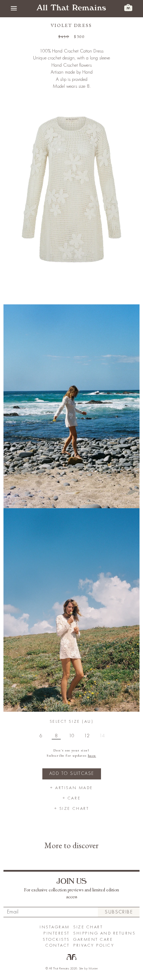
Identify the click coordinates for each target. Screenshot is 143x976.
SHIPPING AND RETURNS (104, 933)
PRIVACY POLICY (93, 945)
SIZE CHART (88, 927)
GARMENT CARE (93, 939)
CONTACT (57, 945)
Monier (93, 968)
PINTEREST (56, 933)
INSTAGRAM (55, 927)
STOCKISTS (56, 939)
